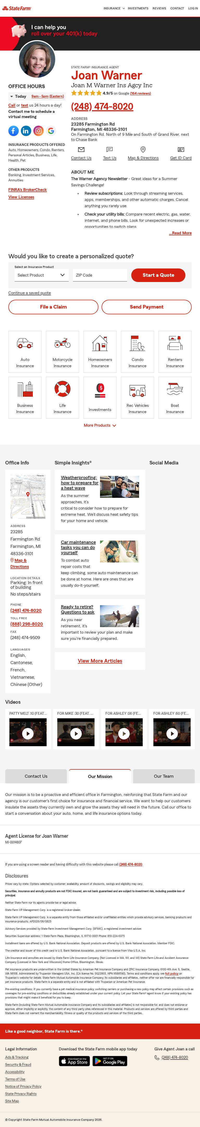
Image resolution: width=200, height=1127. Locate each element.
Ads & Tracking (16, 1057)
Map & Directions (19, 563)
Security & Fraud (18, 1065)
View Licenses (21, 197)
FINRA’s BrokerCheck (27, 190)
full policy (171, 973)
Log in (193, 8)
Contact (177, 8)
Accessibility (14, 1072)
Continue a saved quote (29, 293)
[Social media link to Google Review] (51, 131)
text (24, 105)
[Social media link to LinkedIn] (26, 131)
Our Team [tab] (164, 776)
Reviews (159, 8)
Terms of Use (15, 1079)
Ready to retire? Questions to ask (78, 609)
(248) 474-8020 (102, 107)
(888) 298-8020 (26, 624)
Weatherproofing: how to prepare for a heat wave (79, 482)
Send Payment (147, 307)
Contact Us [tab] (36, 776)
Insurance (112, 8)
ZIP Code (84, 275)
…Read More (180, 233)
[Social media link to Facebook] (13, 131)
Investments (138, 8)
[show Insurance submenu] (123, 8)
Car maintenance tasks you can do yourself (78, 547)
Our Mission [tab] (100, 776)
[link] (17, 8)
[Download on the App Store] (74, 1061)
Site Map (12, 1101)
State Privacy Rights (20, 1094)
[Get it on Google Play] (109, 1061)
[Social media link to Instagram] (38, 131)
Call (11, 105)
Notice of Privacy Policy (23, 1086)
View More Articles (100, 661)
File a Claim (53, 307)
